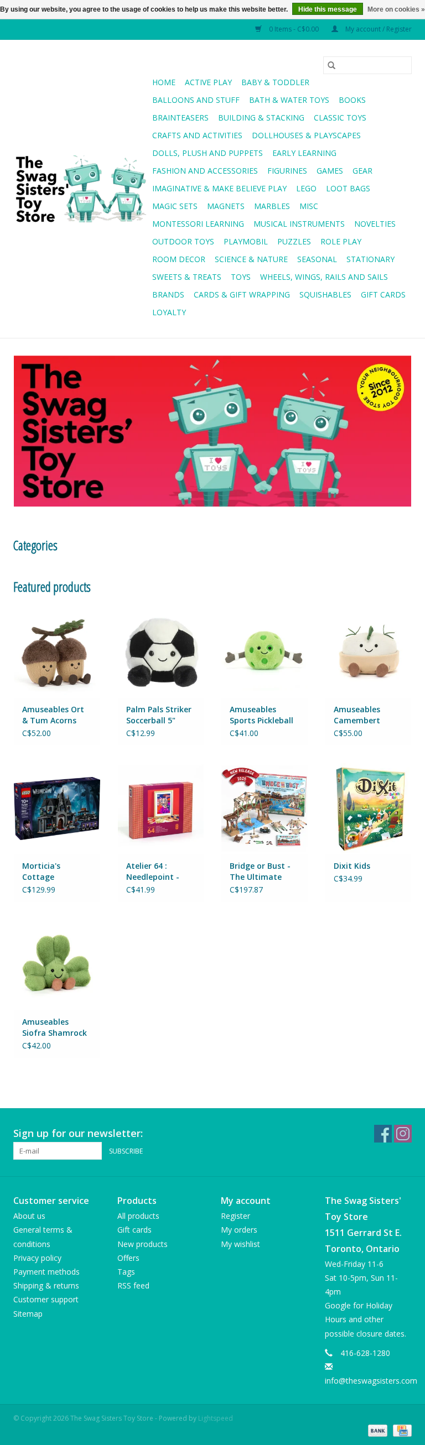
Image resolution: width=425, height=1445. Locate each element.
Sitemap (28, 1313)
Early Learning (304, 153)
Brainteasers (180, 117)
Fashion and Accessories (205, 170)
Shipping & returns (46, 1285)
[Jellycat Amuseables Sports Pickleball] (264, 651)
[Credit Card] (400, 1429)
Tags (126, 1271)
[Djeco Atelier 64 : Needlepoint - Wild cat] (161, 808)
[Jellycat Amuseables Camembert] (368, 651)
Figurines (287, 170)
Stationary (370, 259)
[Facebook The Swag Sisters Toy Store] (383, 1134)
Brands (168, 294)
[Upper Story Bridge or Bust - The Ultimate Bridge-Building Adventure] (264, 808)
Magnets (226, 206)
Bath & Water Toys (289, 100)
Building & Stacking (261, 117)
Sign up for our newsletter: (78, 1133)
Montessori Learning (198, 223)
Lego (306, 188)
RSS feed (133, 1285)
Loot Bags (348, 188)
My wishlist (240, 1244)
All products (138, 1216)
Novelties (375, 223)
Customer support (46, 1299)
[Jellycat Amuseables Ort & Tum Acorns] (57, 651)
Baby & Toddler (275, 82)
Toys (241, 277)
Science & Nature (251, 259)
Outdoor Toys (183, 241)
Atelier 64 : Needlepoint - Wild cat (152, 871)
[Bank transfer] (376, 1429)
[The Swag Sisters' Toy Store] (81, 189)
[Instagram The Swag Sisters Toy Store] (403, 1134)
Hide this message (327, 9)
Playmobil (246, 241)
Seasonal (317, 259)
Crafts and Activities (197, 135)
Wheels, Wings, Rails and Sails (324, 277)
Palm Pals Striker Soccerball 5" (158, 715)
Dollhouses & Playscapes (306, 135)
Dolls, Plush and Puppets (207, 153)
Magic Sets (175, 206)
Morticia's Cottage (41, 871)
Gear (362, 170)
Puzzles (294, 241)
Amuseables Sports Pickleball (261, 715)
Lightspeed (215, 1418)
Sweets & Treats (186, 277)
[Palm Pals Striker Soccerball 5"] (161, 651)
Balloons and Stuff (196, 100)
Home (163, 82)
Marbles (272, 206)
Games (330, 170)
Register (235, 1216)
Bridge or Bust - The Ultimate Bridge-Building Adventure (260, 871)
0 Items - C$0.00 (293, 29)
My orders (239, 1229)
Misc (308, 206)
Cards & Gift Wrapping (242, 294)
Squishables (325, 294)
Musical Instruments (299, 223)
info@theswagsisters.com (371, 1380)
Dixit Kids (352, 865)
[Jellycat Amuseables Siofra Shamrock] (57, 964)
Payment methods (46, 1271)
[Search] (331, 65)
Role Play (340, 241)
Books (352, 100)
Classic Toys (340, 117)
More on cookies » (396, 9)
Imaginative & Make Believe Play (219, 188)
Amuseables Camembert (357, 715)
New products (142, 1244)
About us (29, 1216)
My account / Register (378, 29)
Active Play (208, 82)
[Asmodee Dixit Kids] (368, 808)
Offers (128, 1258)
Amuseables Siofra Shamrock (54, 1027)
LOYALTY (169, 312)
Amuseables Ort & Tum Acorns (53, 715)
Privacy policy (37, 1258)
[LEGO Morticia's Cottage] (57, 808)
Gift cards (383, 294)
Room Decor (178, 259)
